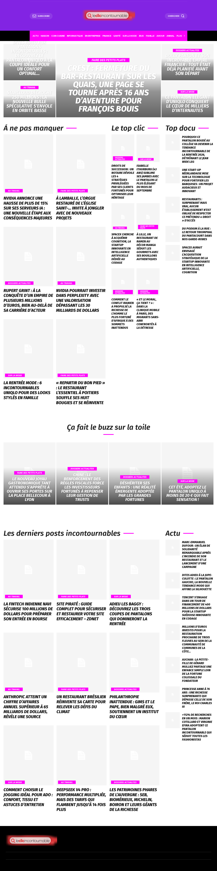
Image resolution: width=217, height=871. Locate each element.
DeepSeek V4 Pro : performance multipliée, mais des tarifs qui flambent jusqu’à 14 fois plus (81, 799)
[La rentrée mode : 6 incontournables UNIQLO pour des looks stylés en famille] (28, 349)
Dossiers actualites (187, 50)
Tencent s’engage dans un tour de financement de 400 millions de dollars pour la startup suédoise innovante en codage (196, 608)
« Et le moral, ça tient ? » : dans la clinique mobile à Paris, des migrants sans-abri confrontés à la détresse (148, 313)
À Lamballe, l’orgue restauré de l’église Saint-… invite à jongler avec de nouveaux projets (80, 208)
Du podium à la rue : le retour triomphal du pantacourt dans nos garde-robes (197, 234)
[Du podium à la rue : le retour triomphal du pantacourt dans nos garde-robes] (172, 234)
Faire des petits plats (108, 60)
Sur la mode (187, 92)
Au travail (29, 87)
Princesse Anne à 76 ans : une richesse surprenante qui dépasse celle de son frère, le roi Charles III (197, 697)
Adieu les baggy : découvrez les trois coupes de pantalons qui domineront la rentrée (131, 614)
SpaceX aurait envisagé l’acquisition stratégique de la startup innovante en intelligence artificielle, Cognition (196, 260)
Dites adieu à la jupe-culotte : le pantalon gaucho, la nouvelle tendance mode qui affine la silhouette (197, 582)
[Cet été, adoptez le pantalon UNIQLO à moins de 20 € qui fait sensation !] (187, 473)
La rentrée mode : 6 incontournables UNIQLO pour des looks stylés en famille (27, 390)
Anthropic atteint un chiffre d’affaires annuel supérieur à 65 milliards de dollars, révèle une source (26, 706)
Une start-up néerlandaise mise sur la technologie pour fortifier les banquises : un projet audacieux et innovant (197, 180)
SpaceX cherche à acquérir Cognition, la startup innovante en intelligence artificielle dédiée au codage (122, 248)
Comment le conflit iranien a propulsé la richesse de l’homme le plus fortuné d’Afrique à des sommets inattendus (122, 313)
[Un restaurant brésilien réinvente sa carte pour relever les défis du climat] (82, 663)
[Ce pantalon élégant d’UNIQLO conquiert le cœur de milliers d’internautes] (187, 99)
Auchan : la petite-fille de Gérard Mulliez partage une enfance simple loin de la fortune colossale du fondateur (197, 670)
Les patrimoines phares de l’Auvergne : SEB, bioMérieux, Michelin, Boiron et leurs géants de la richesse (133, 799)
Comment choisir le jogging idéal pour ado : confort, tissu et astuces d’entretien (28, 797)
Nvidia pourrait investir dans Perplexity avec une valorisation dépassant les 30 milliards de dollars (80, 300)
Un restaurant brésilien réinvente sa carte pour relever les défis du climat (81, 704)
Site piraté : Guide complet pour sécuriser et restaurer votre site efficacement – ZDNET (81, 611)
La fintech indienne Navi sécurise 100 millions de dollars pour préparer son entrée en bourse (28, 611)
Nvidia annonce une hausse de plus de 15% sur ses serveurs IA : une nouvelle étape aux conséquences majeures (28, 208)
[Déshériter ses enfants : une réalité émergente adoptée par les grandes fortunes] (135, 473)
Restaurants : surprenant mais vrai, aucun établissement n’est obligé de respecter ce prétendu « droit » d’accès (196, 209)
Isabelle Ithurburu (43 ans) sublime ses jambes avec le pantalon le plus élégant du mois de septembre (148, 178)
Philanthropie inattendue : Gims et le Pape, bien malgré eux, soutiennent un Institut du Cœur (134, 706)
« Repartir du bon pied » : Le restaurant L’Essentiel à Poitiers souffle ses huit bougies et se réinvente (80, 392)
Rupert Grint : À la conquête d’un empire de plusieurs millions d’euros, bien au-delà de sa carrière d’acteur (28, 300)
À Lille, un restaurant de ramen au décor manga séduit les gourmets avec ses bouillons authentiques (147, 247)
